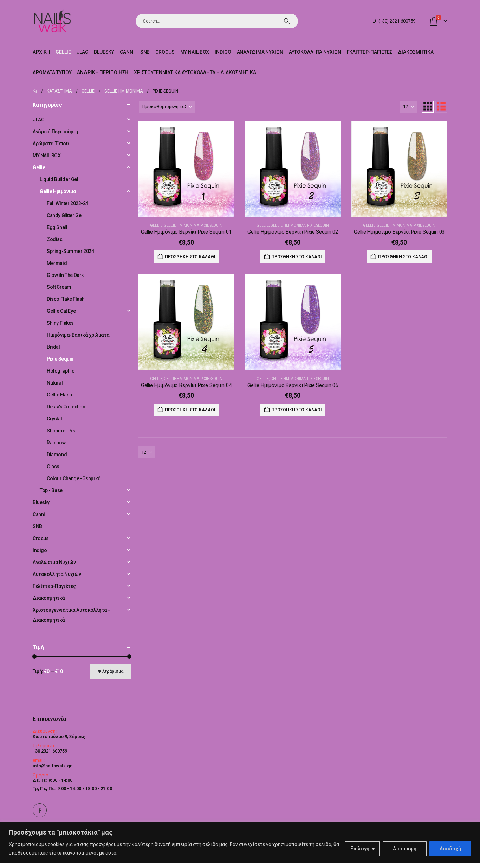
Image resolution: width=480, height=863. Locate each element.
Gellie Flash (59, 395)
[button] (428, 107)
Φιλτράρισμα (110, 671)
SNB (145, 52)
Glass (53, 466)
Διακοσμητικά (416, 52)
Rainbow (56, 442)
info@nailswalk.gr (52, 765)
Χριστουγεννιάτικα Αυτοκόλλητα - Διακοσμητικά (71, 615)
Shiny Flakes (60, 323)
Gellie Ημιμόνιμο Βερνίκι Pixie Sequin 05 (292, 385)
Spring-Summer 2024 (70, 251)
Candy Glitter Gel (65, 215)
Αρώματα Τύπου (52, 72)
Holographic (60, 371)
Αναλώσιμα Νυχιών (260, 52)
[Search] (287, 21)
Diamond (57, 454)
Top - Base (51, 490)
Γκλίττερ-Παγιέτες (370, 52)
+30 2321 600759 (50, 751)
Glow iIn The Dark (65, 275)
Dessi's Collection (66, 407)
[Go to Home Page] (35, 91)
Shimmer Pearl (63, 430)
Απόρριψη (404, 848)
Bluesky (104, 52)
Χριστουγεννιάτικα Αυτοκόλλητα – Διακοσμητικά (195, 72)
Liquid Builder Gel (59, 179)
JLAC (83, 52)
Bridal (53, 347)
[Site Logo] (52, 20)
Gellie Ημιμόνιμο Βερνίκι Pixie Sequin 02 (292, 232)
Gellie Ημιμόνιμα (181, 225)
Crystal (54, 418)
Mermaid (57, 263)
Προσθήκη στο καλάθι (190, 256)
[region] (240, 842)
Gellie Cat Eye (61, 311)
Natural (55, 383)
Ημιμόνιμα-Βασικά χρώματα (78, 335)
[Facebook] (40, 810)
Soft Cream (59, 287)
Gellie (63, 52)
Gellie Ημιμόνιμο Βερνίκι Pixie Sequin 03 (399, 232)
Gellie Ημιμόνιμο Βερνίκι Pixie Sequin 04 (186, 385)
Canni (127, 52)
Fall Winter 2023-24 (67, 203)
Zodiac (54, 239)
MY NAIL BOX (194, 52)
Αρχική (41, 52)
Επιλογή (359, 848)
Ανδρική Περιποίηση (102, 72)
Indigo (223, 52)
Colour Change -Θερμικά (74, 478)
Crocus (164, 52)
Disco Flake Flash (66, 299)
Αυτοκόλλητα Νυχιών (315, 52)
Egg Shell (57, 227)
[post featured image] (186, 169)
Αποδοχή (450, 848)
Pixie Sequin (211, 225)
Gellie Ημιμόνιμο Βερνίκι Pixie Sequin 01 (186, 232)
